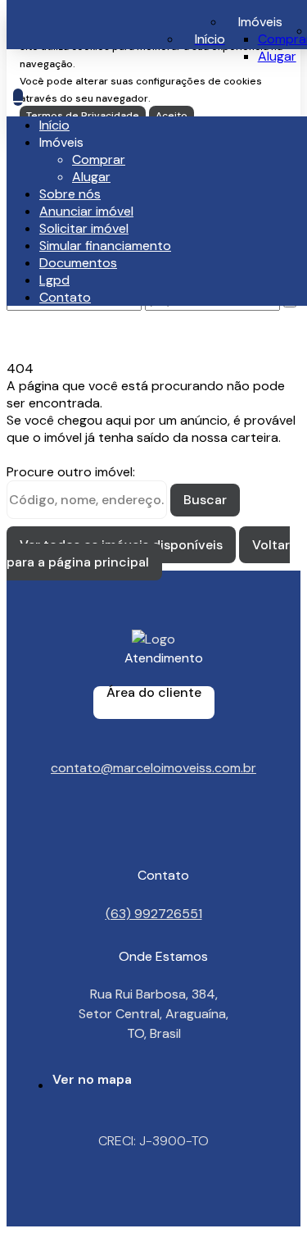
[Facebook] (153, 839)
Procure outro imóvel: (71, 471)
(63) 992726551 (154, 912)
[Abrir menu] (18, 97)
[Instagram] (153, 824)
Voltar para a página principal (148, 553)
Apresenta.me (62, 1217)
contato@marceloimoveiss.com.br (153, 767)
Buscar (205, 499)
